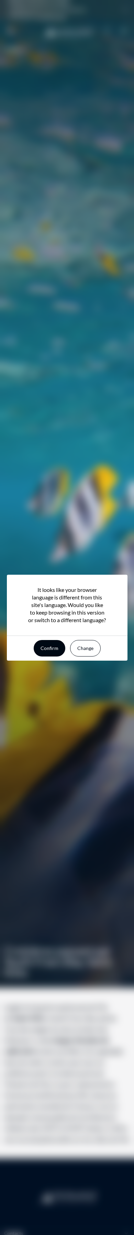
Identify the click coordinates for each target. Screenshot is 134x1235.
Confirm (49, 648)
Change (85, 648)
